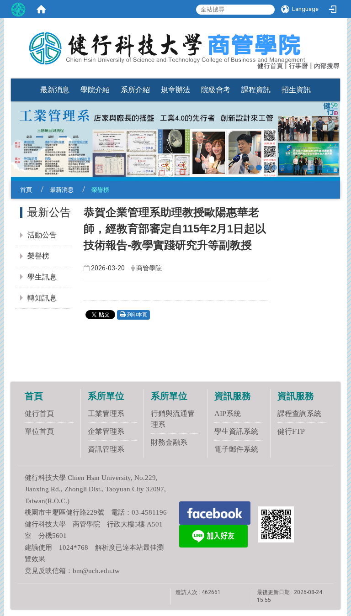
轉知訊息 (42, 298)
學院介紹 (95, 89)
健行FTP (291, 431)
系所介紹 (135, 89)
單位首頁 (39, 431)
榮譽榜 (38, 256)
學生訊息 (42, 277)
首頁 (26, 189)
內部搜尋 (327, 66)
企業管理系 (106, 431)
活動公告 (42, 235)
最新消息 (54, 89)
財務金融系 (169, 442)
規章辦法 (175, 89)
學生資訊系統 (236, 431)
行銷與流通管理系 (173, 419)
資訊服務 (232, 396)
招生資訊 (296, 89)
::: (253, 65)
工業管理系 (106, 413)
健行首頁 (270, 66)
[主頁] (171, 42)
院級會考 (215, 89)
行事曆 (298, 66)
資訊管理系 (106, 449)
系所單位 (106, 396)
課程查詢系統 (299, 413)
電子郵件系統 (236, 449)
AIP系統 (227, 413)
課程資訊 (256, 89)
